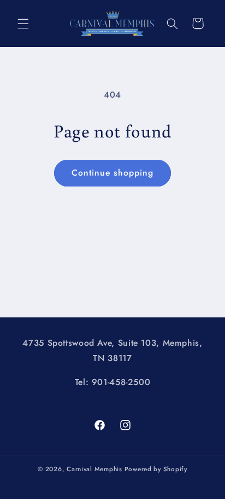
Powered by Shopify (156, 469)
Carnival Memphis (94, 469)
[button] (22, 23)
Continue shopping (113, 172)
